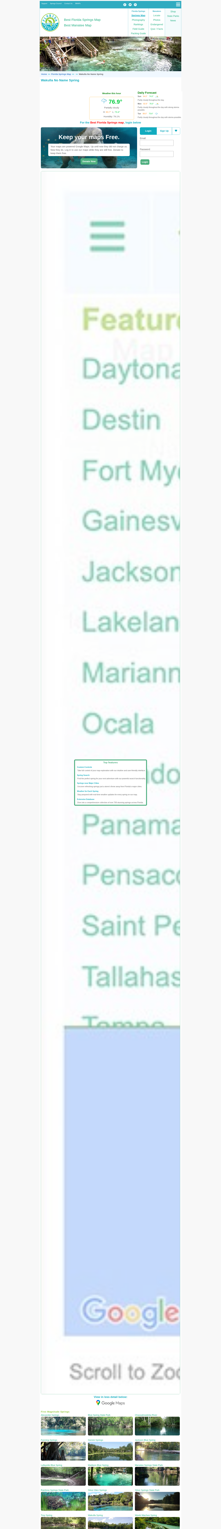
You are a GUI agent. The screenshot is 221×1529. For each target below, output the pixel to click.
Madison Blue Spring (98, 1465)
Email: (143, 138)
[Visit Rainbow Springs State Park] (63, 1510)
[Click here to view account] (176, 131)
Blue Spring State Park (99, 1415)
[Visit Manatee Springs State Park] (157, 1485)
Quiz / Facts (157, 29)
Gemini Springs (95, 1440)
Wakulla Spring (95, 1515)
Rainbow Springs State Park (55, 1490)
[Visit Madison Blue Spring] (110, 1485)
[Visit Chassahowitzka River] (157, 1435)
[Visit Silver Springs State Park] (157, 1510)
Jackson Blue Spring (145, 1440)
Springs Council (55, 3)
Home (44, 74)
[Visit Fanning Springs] (63, 1460)
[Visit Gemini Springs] (110, 1460)
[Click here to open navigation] (178, 4)
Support (44, 3)
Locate (156, 15)
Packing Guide (138, 33)
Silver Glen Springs (97, 1490)
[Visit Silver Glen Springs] (110, 1510)
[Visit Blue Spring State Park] (110, 1435)
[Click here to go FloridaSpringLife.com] (50, 32)
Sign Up (164, 131)
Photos (156, 20)
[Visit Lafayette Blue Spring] (63, 1485)
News (173, 20)
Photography (138, 20)
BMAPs (78, 3)
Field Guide (138, 29)
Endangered (157, 24)
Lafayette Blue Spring (51, 1465)
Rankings (138, 24)
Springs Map (138, 15)
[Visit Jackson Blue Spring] (157, 1460)
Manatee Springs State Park (149, 1465)
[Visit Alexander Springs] (63, 1435)
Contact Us (68, 3)
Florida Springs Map (61, 74)
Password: (145, 149)
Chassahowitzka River (146, 1415)
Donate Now (89, 161)
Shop (173, 11)
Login (148, 131)
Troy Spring (46, 1515)
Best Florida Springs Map (82, 20)
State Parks (173, 16)
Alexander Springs (50, 1415)
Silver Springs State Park (147, 1490)
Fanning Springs (49, 1440)
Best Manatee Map (78, 25)
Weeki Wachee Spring (146, 1515)
